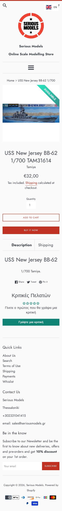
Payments (9, 376)
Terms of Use (11, 366)
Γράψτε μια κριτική (31, 322)
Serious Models (34, 485)
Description (22, 245)
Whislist (8, 381)
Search (7, 360)
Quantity (31, 199)
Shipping (31, 183)
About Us (9, 355)
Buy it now (31, 230)
